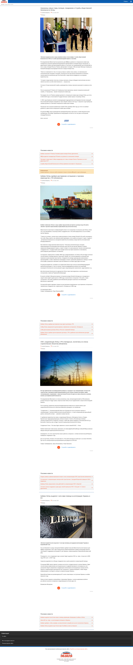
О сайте (4, 636)
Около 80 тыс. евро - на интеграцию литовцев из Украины (55, 620)
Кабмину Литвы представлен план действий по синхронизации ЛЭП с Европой (61, 484)
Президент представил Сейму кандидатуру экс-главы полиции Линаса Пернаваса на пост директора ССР (64, 160)
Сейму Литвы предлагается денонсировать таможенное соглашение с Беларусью (62, 326)
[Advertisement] (66, 138)
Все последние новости (8, 640)
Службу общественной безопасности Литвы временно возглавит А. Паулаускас (61, 163)
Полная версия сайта (8, 4)
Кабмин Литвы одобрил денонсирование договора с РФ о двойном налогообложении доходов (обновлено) (65, 333)
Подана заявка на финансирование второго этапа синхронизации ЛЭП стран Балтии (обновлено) (66, 476)
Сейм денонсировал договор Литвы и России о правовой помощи (58, 329)
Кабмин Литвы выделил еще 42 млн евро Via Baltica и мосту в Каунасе (59, 625)
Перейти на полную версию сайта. (79, 649)
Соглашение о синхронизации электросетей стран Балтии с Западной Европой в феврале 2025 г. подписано (66, 480)
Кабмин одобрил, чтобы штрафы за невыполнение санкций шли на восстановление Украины (65, 623)
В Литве (43, 15)
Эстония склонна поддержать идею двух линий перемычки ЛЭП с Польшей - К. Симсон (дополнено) (63, 487)
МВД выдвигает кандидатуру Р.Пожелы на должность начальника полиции (60, 156)
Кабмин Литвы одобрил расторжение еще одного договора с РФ (57, 324)
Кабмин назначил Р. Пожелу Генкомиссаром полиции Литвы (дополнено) (59, 153)
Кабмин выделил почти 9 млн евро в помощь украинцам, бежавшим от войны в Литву (63, 617)
